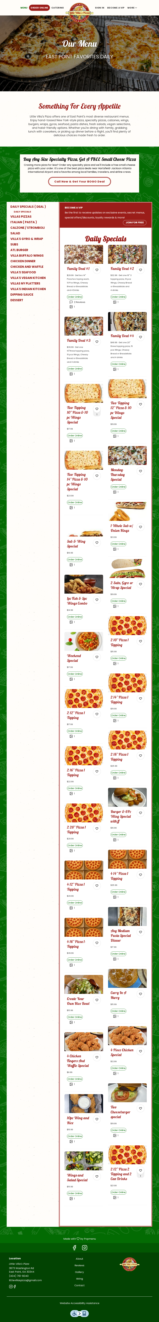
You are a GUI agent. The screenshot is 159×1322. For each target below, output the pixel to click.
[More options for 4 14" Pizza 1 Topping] (140, 875)
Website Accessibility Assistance (79, 1303)
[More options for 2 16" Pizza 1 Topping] (97, 771)
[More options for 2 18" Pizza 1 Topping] (140, 755)
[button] (132, 8)
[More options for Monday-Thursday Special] (140, 471)
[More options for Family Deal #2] (140, 270)
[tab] (31, 206)
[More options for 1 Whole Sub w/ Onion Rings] (140, 527)
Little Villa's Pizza (129, 1264)
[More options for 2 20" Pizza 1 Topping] (97, 828)
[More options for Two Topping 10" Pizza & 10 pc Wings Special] (97, 409)
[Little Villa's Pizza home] (79, 12)
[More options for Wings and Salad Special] (97, 1176)
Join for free (135, 222)
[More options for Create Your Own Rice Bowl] (97, 1000)
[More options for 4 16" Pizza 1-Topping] (97, 943)
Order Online (39, 7)
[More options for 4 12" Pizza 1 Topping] (97, 885)
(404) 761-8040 (19, 1276)
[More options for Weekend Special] (97, 657)
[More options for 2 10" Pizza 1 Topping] (140, 641)
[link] (75, 297)
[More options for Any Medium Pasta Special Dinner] (140, 932)
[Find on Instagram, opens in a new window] (84, 1249)
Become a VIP (115, 7)
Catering (57, 7)
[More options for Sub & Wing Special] (97, 542)
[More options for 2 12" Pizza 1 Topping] (97, 714)
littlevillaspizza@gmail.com (25, 1280)
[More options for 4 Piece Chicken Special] (140, 1051)
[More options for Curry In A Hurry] (140, 994)
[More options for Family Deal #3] (97, 341)
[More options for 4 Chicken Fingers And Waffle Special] (97, 1057)
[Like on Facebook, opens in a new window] (74, 1249)
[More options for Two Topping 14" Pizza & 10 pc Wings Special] (97, 476)
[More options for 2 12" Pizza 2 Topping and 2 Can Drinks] (140, 1170)
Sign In (99, 7)
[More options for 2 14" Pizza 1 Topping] (140, 698)
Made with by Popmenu (49, 1239)
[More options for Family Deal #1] (97, 270)
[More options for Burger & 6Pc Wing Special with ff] (140, 813)
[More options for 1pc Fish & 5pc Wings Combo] (97, 599)
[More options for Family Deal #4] (140, 337)
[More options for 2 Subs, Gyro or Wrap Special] (140, 584)
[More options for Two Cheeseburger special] (140, 1108)
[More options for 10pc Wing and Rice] (97, 1119)
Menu (23, 7)
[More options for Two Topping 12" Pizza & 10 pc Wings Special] (140, 404)
